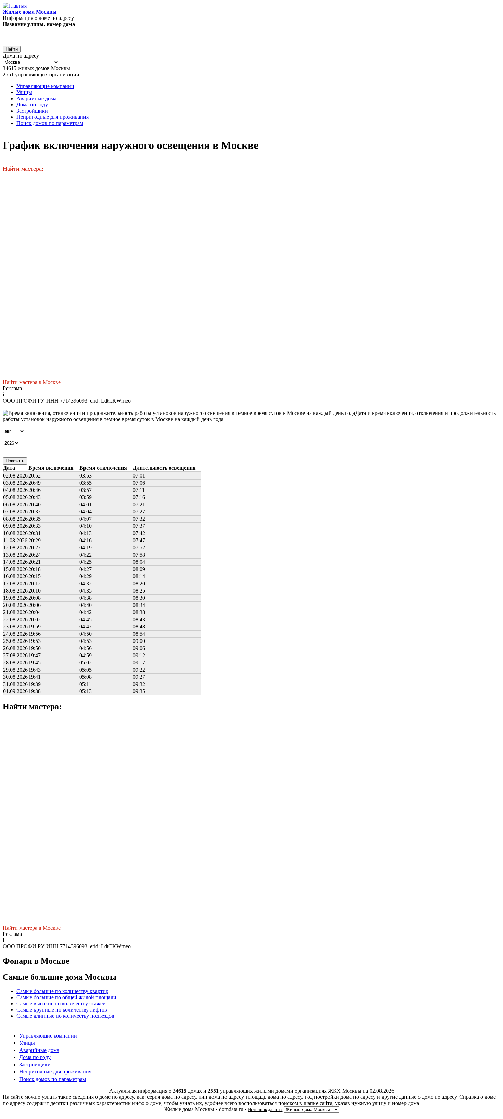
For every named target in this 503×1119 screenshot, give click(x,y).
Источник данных (265, 1109)
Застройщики (32, 111)
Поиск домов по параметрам (49, 123)
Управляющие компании (45, 86)
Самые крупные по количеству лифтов (61, 1010)
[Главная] (15, 6)
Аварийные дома (36, 98)
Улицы (24, 92)
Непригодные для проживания (52, 117)
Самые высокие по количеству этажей (61, 1003)
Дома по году (32, 104)
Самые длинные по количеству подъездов (65, 1016)
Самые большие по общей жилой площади (66, 997)
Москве (52, 382)
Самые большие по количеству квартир (62, 991)
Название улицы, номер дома (39, 24)
